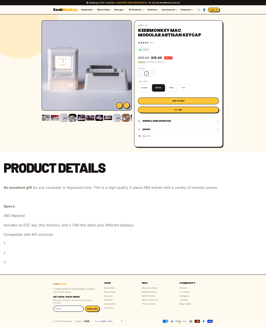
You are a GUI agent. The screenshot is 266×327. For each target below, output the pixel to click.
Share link (146, 136)
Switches (153, 9)
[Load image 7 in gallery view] (99, 117)
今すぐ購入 (178, 110)
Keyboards (87, 9)
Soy (183, 88)
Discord (183, 288)
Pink (171, 88)
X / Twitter (185, 292)
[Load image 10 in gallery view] (125, 117)
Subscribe (92, 308)
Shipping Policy (149, 292)
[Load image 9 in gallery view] (116, 117)
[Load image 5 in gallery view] (81, 117)
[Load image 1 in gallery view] (46, 117)
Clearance (187, 9)
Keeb (65, 9)
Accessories (169, 9)
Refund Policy (148, 296)
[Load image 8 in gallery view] (108, 117)
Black (144, 88)
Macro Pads (104, 9)
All (146, 25)
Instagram (184, 296)
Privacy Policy (149, 304)
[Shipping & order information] (218, 121)
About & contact (150, 288)
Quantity (141, 68)
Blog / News (185, 304)
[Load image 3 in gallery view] (63, 117)
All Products (136, 9)
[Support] (218, 129)
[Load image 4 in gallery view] (72, 117)
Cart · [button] (214, 10)
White (158, 88)
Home (140, 25)
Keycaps (120, 9)
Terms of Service (150, 300)
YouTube (184, 300)
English (78, 321)
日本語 (86, 321)
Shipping (141, 62)
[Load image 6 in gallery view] (90, 117)
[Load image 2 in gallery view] (54, 117)
